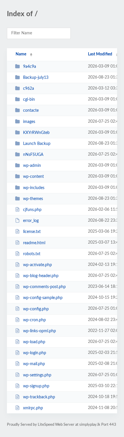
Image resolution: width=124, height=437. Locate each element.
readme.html (34, 243)
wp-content (33, 177)
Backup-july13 (35, 78)
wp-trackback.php (39, 397)
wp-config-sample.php (43, 298)
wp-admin (32, 166)
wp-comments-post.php (44, 287)
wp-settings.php (37, 375)
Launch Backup (36, 144)
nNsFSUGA (33, 155)
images (29, 122)
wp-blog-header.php (41, 276)
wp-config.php (36, 309)
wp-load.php (34, 342)
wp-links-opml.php (39, 331)
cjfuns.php (32, 210)
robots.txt (31, 254)
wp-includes (33, 188)
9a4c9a (29, 67)
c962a (28, 89)
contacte (31, 111)
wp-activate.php (37, 265)
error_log (31, 221)
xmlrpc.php (33, 408)
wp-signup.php (36, 386)
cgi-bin (29, 100)
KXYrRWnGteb (36, 133)
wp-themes (33, 199)
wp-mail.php (34, 364)
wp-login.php (34, 353)
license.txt (32, 232)
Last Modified (100, 54)
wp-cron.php (34, 320)
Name (21, 54)
